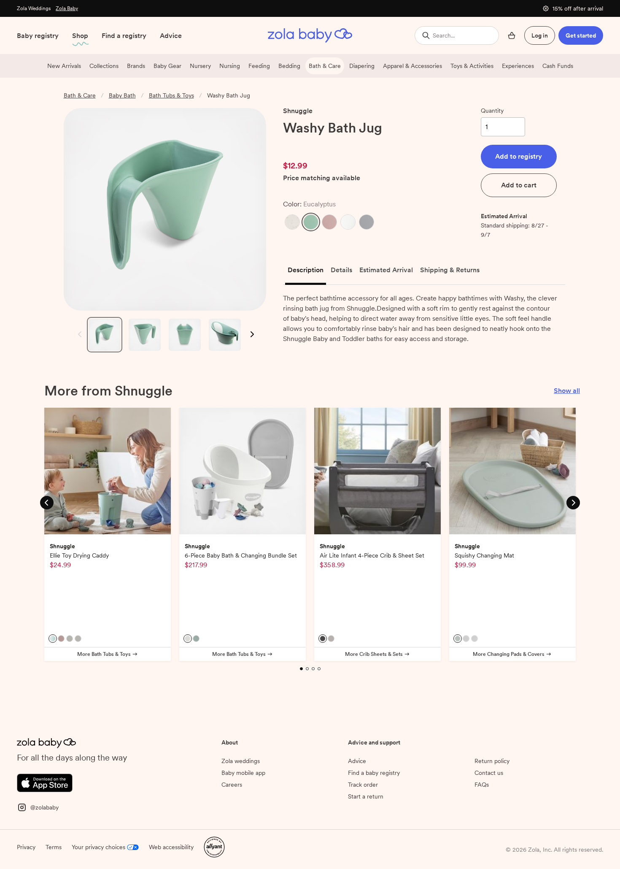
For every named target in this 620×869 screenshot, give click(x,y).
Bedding (289, 65)
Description (305, 270)
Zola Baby (67, 8)
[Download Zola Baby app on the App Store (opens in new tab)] (45, 829)
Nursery (200, 65)
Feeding (259, 65)
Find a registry (124, 36)
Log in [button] (539, 35)
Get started (581, 35)
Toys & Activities (471, 65)
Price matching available (321, 178)
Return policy (491, 807)
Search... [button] (444, 35)
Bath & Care (325, 65)
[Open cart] (511, 35)
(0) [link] (330, 144)
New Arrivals (64, 65)
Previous (77, 334)
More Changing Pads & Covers (509, 654)
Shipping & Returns (450, 270)
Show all (567, 391)
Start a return (365, 843)
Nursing (229, 65)
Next (251, 334)
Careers (231, 831)
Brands (136, 65)
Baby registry (38, 36)
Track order (363, 831)
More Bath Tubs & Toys (104, 654)
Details (341, 270)
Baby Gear (167, 65)
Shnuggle (298, 111)
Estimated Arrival (386, 270)
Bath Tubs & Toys (171, 95)
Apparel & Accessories (412, 65)
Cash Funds (557, 65)
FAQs (481, 831)
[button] (292, 222)
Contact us (488, 819)
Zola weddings (240, 807)
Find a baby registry (374, 819)
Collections (104, 65)
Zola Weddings (34, 8)
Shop (80, 36)
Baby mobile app (243, 819)
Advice (171, 36)
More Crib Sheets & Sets (374, 654)
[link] (300, 144)
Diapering (362, 65)
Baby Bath (122, 95)
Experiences (518, 65)
